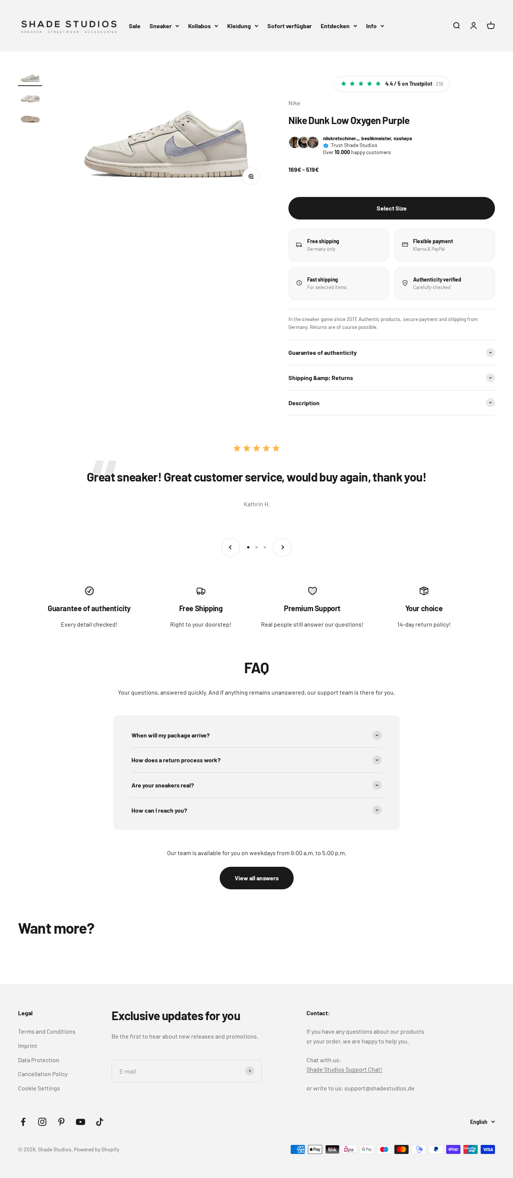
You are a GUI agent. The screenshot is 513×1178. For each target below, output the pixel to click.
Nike (294, 102)
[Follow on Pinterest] (61, 1122)
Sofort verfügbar (289, 25)
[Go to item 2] (30, 98)
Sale (134, 25)
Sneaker (160, 25)
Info (371, 25)
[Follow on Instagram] (42, 1122)
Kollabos (199, 25)
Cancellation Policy (43, 1073)
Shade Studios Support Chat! (344, 1069)
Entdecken (335, 25)
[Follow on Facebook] (23, 1122)
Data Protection (38, 1059)
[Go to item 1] (30, 78)
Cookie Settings (39, 1088)
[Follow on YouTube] (80, 1122)
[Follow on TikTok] (100, 1122)
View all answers (257, 877)
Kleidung (239, 25)
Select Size (392, 208)
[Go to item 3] (30, 118)
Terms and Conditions (46, 1031)
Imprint (27, 1045)
